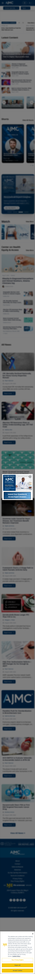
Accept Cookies (17, 970)
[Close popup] (30, 476)
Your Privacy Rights (17, 960)
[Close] (33, 934)
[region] (17, 952)
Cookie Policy (16, 956)
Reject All (17, 965)
